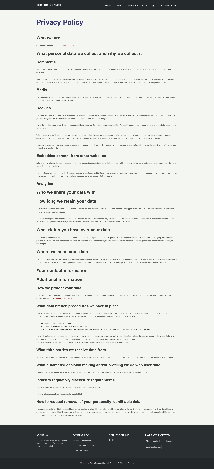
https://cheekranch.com (65, 45)
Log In (154, 5)
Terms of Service (127, 463)
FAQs (144, 5)
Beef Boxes (133, 5)
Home (108, 5)
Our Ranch (119, 5)
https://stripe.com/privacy (61, 298)
